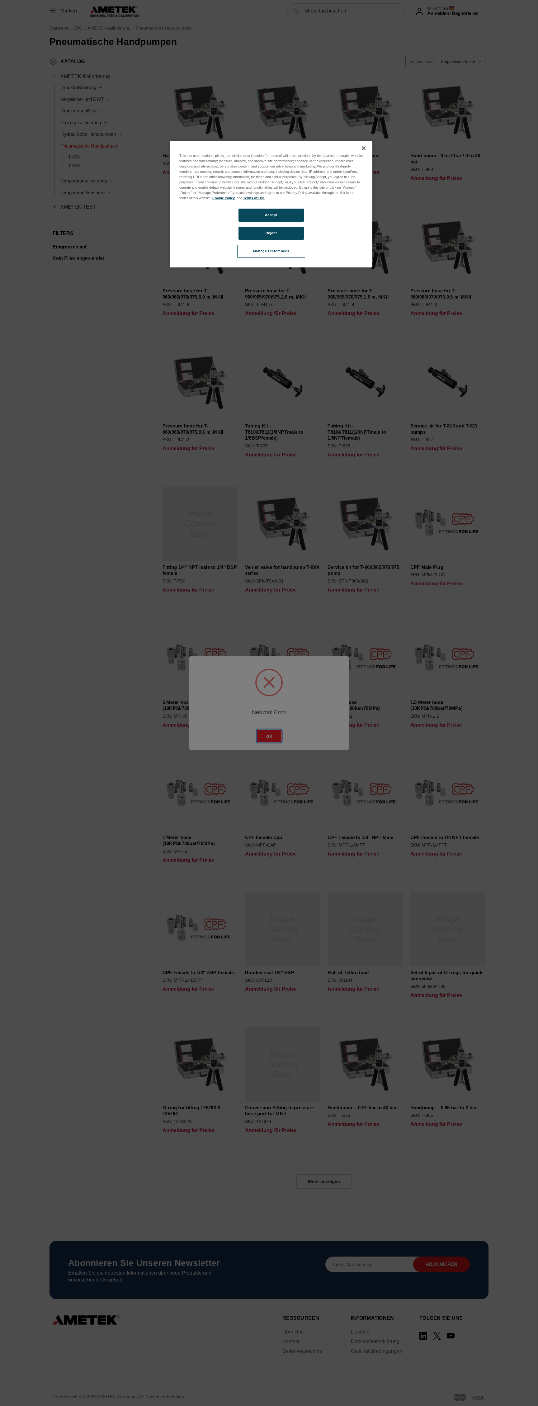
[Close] (363, 148)
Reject (271, 233)
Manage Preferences (271, 251)
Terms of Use (254, 198)
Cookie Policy (223, 198)
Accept (271, 215)
